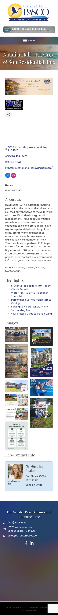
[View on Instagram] (13, 177)
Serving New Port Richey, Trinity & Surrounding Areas (30, 308)
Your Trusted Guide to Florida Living (31, 313)
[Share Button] (8, 114)
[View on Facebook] (7, 177)
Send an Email (34, 485)
